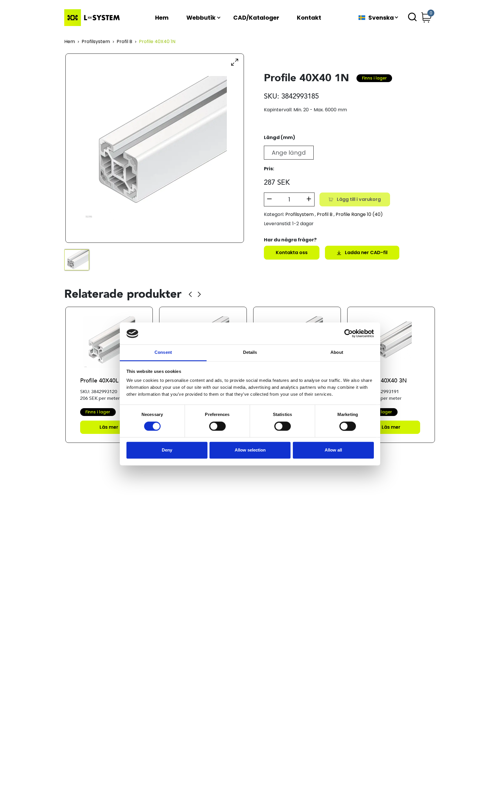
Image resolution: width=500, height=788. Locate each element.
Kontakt (309, 17)
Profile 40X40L (99, 380)
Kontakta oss (292, 252)
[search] (412, 18)
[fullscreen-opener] (234, 62)
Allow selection (250, 450)
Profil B (124, 41)
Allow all (333, 450)
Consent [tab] (163, 352)
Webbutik (201, 17)
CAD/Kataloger (256, 17)
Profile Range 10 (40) (359, 214)
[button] (190, 294)
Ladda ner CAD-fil (366, 252)
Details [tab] (250, 352)
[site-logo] (93, 17)
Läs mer (109, 427)
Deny (167, 450)
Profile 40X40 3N (384, 380)
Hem (162, 17)
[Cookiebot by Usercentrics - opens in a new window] (348, 333)
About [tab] (336, 352)
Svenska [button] (381, 17)
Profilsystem (96, 41)
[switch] (217, 426)
